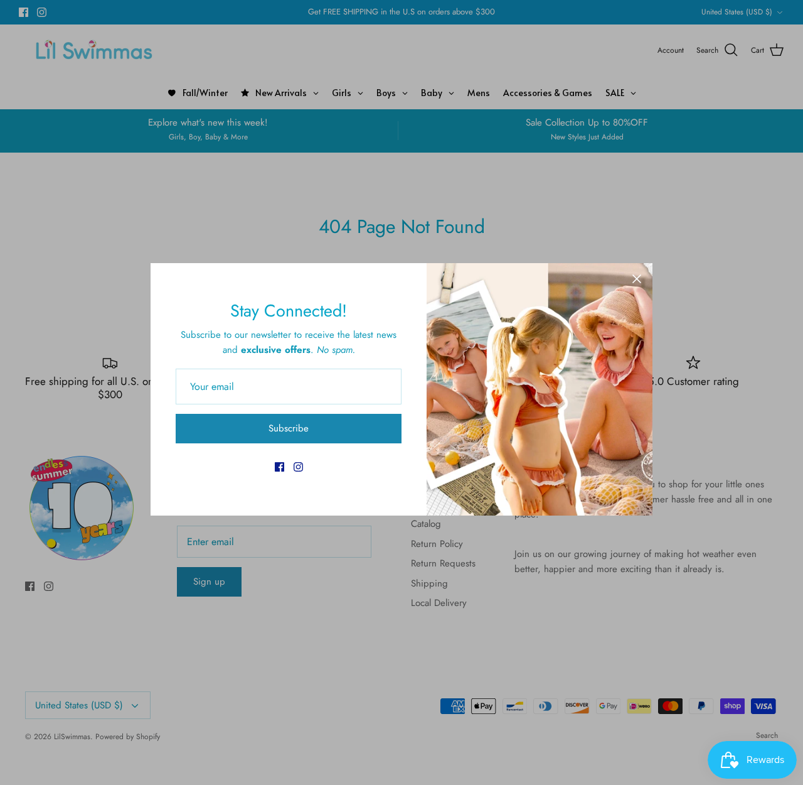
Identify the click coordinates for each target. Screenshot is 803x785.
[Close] (637, 279)
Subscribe (289, 428)
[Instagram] (298, 467)
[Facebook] (279, 467)
